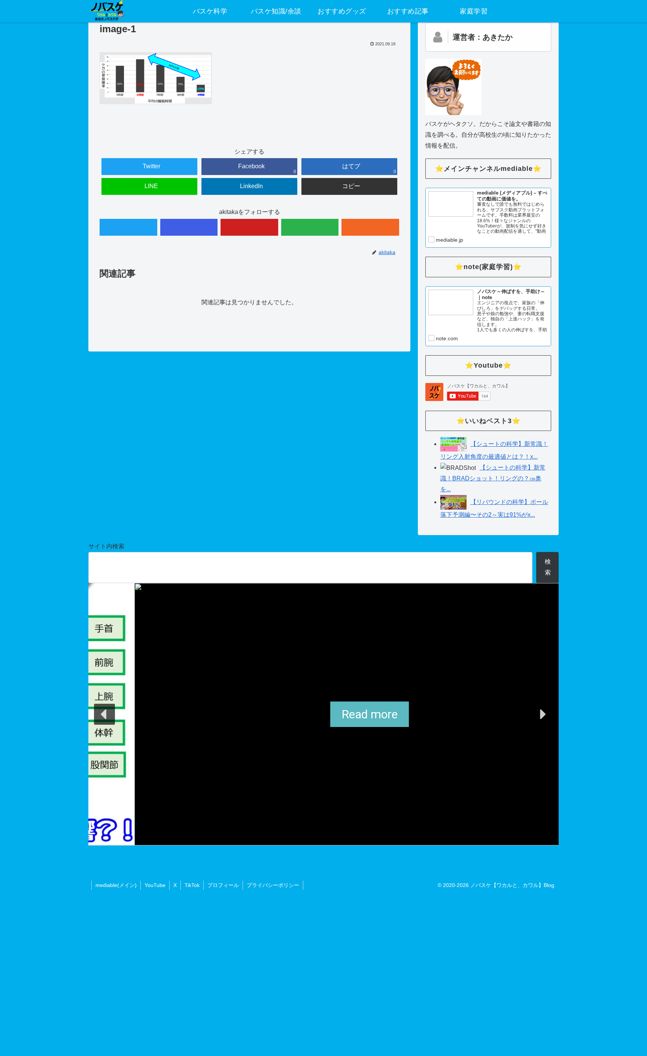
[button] (104, 714)
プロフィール (223, 885)
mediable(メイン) (116, 885)
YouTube (155, 885)
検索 (548, 567)
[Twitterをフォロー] (128, 227)
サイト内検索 (106, 546)
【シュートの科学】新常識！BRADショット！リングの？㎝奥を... (493, 478)
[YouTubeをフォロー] (249, 227)
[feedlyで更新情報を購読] (310, 227)
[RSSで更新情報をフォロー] (370, 227)
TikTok (192, 885)
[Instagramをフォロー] (189, 227)
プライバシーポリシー (273, 885)
